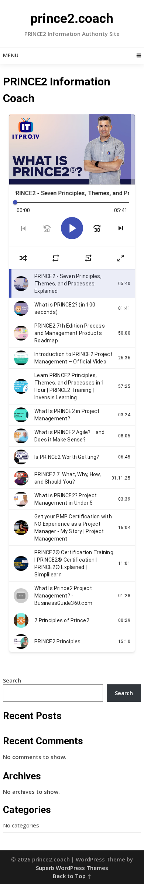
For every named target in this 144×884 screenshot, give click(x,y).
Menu (10, 55)
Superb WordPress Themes (72, 867)
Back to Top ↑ (72, 876)
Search (12, 680)
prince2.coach (71, 18)
